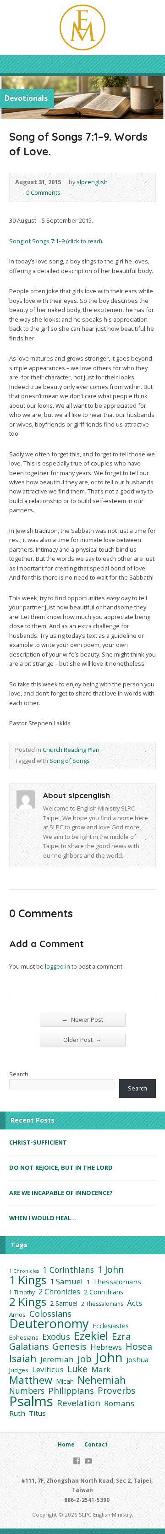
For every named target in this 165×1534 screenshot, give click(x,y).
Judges (18, 1370)
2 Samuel (63, 1303)
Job (84, 1358)
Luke (77, 1369)
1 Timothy (22, 1292)
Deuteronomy (49, 1323)
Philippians (71, 1390)
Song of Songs (70, 760)
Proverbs (116, 1390)
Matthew (30, 1379)
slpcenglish (92, 182)
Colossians (50, 1313)
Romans (119, 1403)
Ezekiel (91, 1335)
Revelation (78, 1403)
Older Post (82, 1039)
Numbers (26, 1390)
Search (18, 1074)
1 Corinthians (68, 1269)
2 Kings (27, 1301)
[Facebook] (76, 1460)
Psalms (31, 1401)
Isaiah (23, 1358)
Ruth (17, 1413)
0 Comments (18, 192)
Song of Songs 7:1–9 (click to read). (56, 241)
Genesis (69, 1346)
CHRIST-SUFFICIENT (38, 1142)
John (109, 1357)
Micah (65, 1381)
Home (66, 1444)
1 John (111, 1269)
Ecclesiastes (111, 1325)
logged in (57, 966)
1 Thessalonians (114, 1281)
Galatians (29, 1346)
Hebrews (106, 1347)
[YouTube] (88, 1460)
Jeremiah (57, 1359)
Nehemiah (101, 1380)
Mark (100, 1369)
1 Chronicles (24, 1271)
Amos (17, 1314)
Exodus (56, 1336)
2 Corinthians (103, 1291)
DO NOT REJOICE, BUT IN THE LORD (61, 1167)
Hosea (139, 1346)
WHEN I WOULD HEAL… (43, 1218)
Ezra (121, 1336)
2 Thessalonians (102, 1304)
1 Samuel (66, 1281)
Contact (96, 1444)
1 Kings (27, 1280)
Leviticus (48, 1369)
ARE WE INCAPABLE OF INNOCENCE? (61, 1193)
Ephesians (23, 1337)
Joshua (137, 1359)
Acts (134, 1303)
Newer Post (82, 1019)
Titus (37, 1413)
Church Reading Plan (71, 749)
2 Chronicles (59, 1291)
